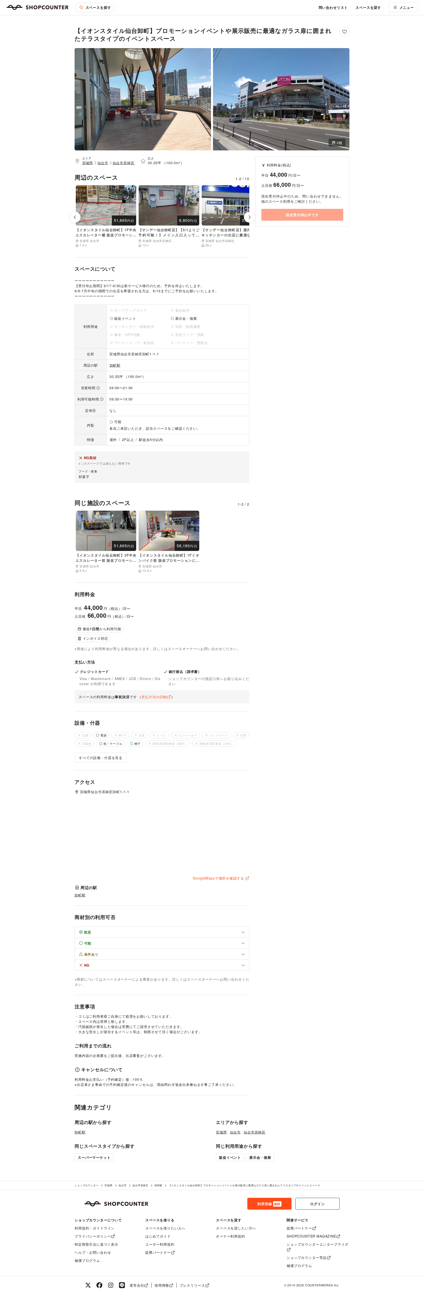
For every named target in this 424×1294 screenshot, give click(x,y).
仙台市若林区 (123, 162)
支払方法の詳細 (154, 696)
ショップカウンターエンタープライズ (317, 1244)
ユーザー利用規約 (159, 1244)
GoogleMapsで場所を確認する (218, 878)
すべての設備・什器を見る (100, 757)
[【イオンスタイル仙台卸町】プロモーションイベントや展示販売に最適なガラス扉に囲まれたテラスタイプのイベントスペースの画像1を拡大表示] (143, 99)
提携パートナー (158, 1252)
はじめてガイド (158, 1236)
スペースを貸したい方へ (236, 1228)
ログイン (317, 1203)
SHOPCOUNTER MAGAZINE (311, 1236)
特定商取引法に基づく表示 (96, 1244)
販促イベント (230, 1157)
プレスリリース (192, 1285)
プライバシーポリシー (93, 1236)
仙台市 (102, 162)
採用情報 (162, 1285)
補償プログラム (87, 1260)
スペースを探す (98, 7)
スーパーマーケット (94, 1157)
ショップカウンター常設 (307, 1257)
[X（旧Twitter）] (88, 1285)
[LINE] (122, 1285)
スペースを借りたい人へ (165, 1228)
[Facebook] (99, 1285)
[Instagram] (110, 1285)
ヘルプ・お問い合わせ (93, 1252)
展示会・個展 (260, 1157)
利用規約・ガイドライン (95, 1228)
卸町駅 (115, 365)
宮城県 (87, 162)
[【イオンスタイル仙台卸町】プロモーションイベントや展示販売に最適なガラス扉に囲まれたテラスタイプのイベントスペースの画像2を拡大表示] (281, 99)
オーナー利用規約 (230, 1236)
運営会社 (137, 1285)
